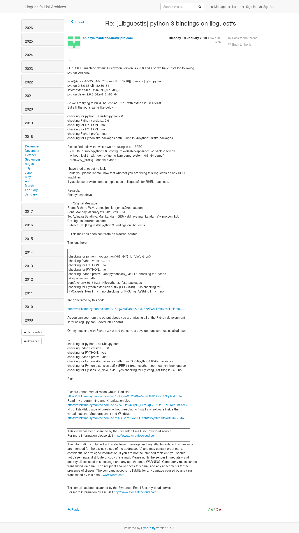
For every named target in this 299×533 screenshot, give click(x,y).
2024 (29, 54)
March (29, 185)
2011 (29, 293)
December (32, 146)
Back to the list (241, 44)
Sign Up (268, 6)
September (32, 159)
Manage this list (224, 6)
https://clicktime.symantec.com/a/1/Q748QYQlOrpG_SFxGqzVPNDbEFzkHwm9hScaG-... (128, 405)
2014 (29, 252)
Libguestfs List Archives (45, 6)
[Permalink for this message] (219, 42)
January (31, 194)
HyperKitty (148, 528)
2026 (29, 27)
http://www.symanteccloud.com (135, 435)
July (27, 168)
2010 (29, 306)
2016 (29, 224)
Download (32, 341)
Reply (74, 509)
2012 (29, 279)
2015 (29, 238)
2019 (29, 122)
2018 (29, 136)
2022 (29, 82)
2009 (29, 320)
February (31, 190)
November (32, 150)
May (28, 177)
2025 (29, 41)
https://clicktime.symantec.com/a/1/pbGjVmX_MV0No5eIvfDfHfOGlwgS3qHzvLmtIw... (126, 396)
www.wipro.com (113, 474)
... (70, 251)
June (28, 172)
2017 (29, 211)
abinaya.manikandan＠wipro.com (108, 38)
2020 (29, 109)
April (28, 181)
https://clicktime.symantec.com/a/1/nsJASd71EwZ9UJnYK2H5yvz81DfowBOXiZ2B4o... (126, 418)
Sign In (250, 6)
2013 (29, 265)
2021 (29, 95)
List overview (34, 332)
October (30, 155)
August (30, 163)
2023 (29, 68)
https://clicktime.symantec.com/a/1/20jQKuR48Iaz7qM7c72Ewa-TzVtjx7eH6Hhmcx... (125, 308)
